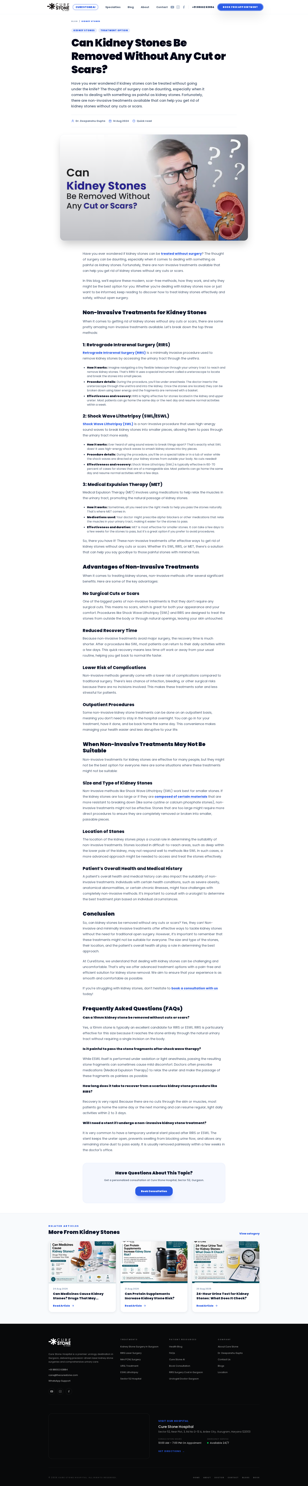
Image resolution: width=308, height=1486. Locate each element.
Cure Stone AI (177, 1359)
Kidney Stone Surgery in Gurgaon (139, 1346)
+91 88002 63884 (203, 7)
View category (249, 1233)
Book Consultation (154, 1191)
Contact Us (224, 1359)
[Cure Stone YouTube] (51, 1391)
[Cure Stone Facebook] (69, 1391)
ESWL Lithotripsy (129, 1372)
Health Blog (175, 1346)
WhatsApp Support (59, 1381)
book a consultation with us (194, 988)
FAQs (172, 1353)
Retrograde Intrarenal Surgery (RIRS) (114, 352)
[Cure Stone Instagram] (60, 1391)
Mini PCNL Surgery (130, 1359)
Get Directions (171, 1451)
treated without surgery (181, 253)
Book (256, 1477)
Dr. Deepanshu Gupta (230, 1353)
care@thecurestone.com (63, 1375)
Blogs (221, 1366)
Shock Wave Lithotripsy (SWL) (108, 424)
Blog (131, 7)
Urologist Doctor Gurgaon (184, 1378)
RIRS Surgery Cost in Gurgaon (186, 1372)
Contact (162, 7)
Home (196, 1477)
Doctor (219, 1477)
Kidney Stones (90, 21)
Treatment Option (114, 30)
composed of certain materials (181, 796)
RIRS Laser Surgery (131, 1353)
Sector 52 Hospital (130, 1378)
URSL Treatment (129, 1366)
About (145, 7)
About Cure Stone (228, 1346)
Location (223, 1372)
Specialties (112, 7)
